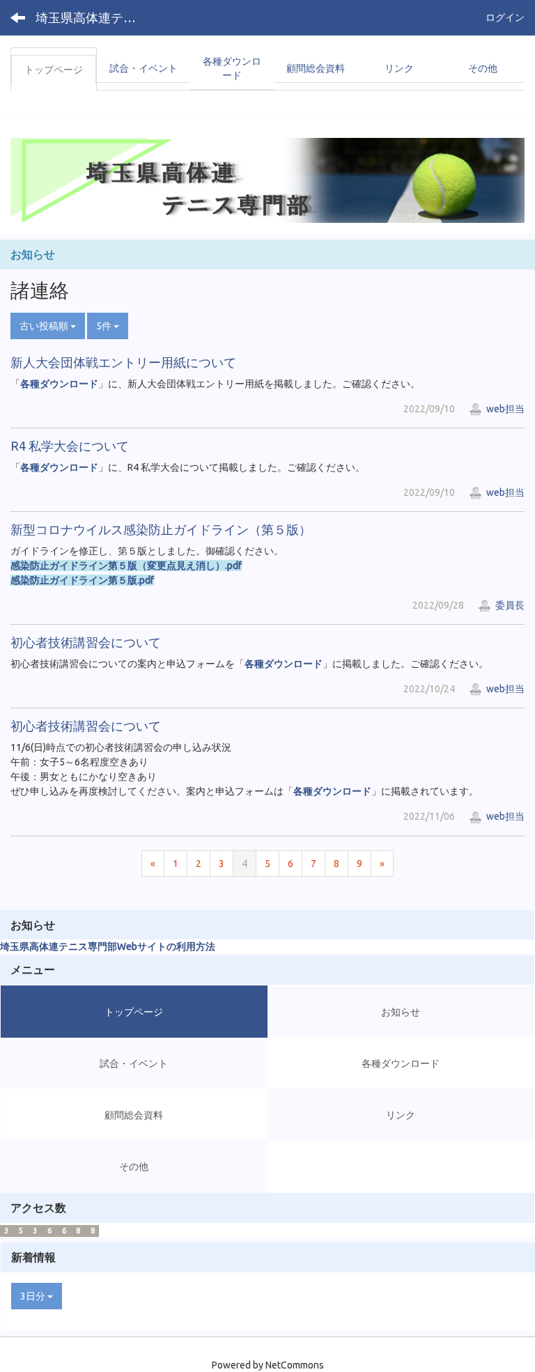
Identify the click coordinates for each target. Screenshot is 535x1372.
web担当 (504, 408)
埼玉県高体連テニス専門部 (94, 17)
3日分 (33, 1296)
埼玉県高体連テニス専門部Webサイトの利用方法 (107, 946)
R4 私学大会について (69, 446)
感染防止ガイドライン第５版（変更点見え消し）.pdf (126, 565)
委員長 (509, 605)
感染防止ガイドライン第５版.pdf (82, 580)
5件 (105, 326)
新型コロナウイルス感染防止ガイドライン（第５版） (160, 529)
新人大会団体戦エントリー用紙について (123, 362)
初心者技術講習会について (85, 642)
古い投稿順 (45, 326)
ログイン (505, 17)
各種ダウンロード (59, 383)
